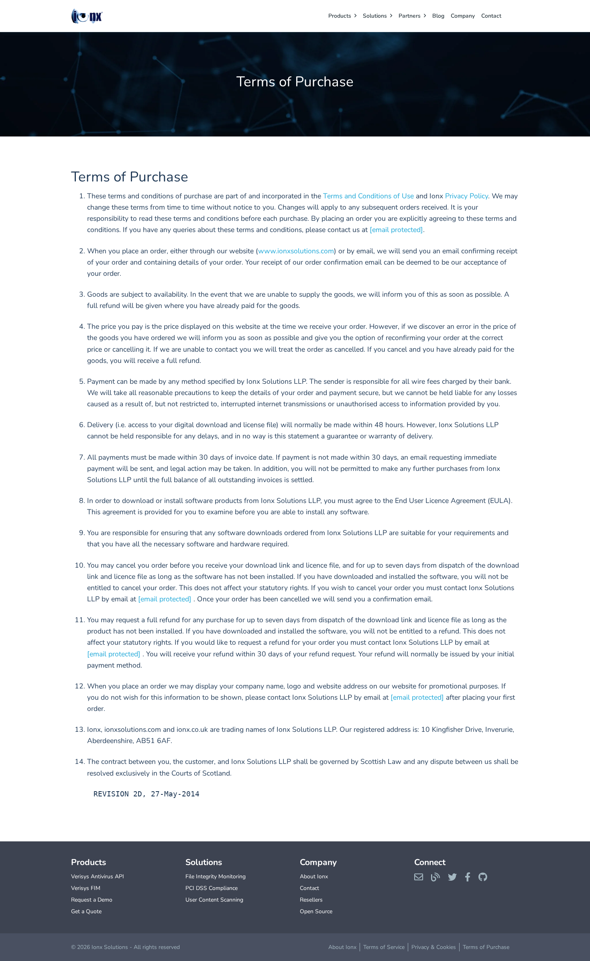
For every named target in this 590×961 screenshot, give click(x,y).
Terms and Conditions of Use (368, 196)
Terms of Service (384, 947)
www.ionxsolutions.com (296, 251)
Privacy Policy (466, 196)
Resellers (311, 900)
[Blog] (435, 877)
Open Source (316, 911)
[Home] (103, 16)
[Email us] (418, 877)
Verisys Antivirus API (97, 876)
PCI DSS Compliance (211, 888)
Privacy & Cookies (433, 947)
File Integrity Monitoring (215, 876)
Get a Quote (86, 911)
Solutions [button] (375, 16)
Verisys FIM (85, 888)
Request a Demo (91, 900)
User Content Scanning (214, 900)
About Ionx (314, 876)
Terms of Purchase (486, 947)
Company (463, 16)
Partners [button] (410, 16)
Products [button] (339, 16)
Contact (491, 16)
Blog (438, 16)
